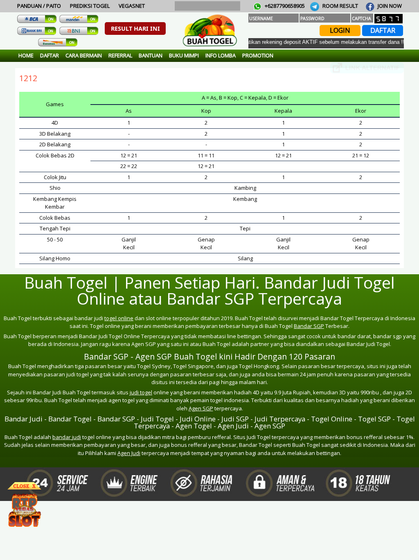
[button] (135, 28)
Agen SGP (201, 408)
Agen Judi (128, 453)
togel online (118, 318)
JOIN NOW (389, 5)
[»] (367, 67)
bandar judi (66, 437)
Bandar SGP (309, 326)
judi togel (141, 392)
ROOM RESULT (339, 5)
